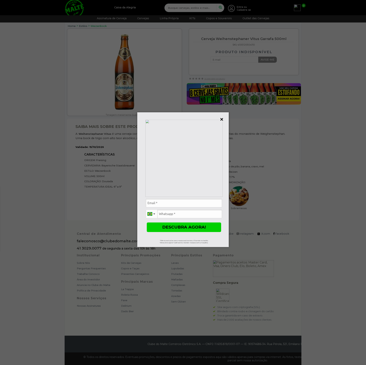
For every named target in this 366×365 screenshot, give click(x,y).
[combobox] (151, 214)
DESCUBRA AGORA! (184, 227)
